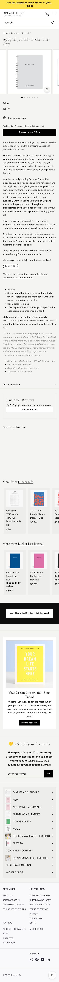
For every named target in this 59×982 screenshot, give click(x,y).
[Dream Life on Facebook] (37, 959)
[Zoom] (47, 89)
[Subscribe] (48, 774)
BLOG (5, 933)
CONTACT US (36, 918)
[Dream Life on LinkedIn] (48, 959)
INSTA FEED (8, 938)
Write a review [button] (29, 409)
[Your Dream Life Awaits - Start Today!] (29, 664)
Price (6, 103)
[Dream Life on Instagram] (31, 959)
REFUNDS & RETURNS (40, 904)
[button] (13, 583)
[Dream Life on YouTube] (42, 959)
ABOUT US (8, 895)
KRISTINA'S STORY (11, 900)
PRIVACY (34, 913)
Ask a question (11, 384)
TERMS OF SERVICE (39, 909)
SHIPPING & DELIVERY (40, 900)
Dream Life (25, 482)
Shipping (18, 126)
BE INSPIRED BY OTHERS (14, 909)
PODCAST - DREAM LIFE (14, 929)
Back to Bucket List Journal (32, 613)
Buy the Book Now (29, 723)
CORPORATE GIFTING (40, 895)
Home (5, 33)
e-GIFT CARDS (37, 929)
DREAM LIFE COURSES (13, 904)
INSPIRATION (9, 942)
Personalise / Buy (29, 132)
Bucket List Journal (20, 33)
